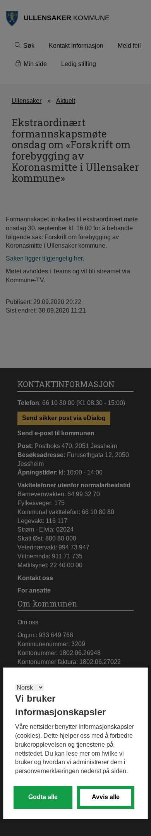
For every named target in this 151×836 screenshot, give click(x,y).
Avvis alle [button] (106, 797)
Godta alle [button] (43, 797)
